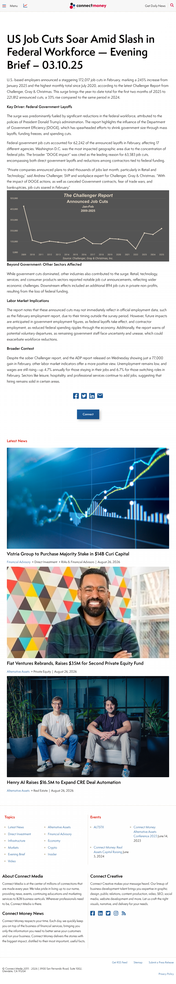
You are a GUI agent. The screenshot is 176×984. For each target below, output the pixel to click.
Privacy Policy (166, 974)
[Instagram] (116, 914)
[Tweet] (84, 396)
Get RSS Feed (119, 962)
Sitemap (138, 962)
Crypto (52, 847)
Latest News (16, 827)
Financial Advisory (19, 562)
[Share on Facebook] (76, 396)
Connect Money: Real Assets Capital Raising (108, 849)
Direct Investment (19, 834)
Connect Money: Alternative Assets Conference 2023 (145, 831)
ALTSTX (99, 827)
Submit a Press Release (161, 962)
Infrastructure (16, 841)
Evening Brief (16, 854)
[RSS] (123, 914)
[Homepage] (88, 6)
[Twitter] (108, 914)
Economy (54, 841)
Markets (13, 847)
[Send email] (100, 396)
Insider (52, 854)
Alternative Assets (18, 671)
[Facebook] (93, 914)
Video (12, 861)
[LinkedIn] (101, 914)
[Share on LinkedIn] (92, 396)
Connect (88, 414)
